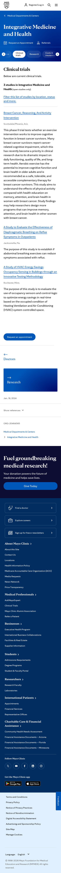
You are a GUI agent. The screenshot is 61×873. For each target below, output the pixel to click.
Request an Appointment (21, 42)
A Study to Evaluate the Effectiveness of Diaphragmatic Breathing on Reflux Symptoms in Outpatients (28, 231)
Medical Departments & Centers (23, 15)
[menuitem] (19, 54)
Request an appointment (19, 336)
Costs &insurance (50, 54)
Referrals (46, 42)
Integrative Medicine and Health (30, 30)
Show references (12, 410)
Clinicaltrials (19, 54)
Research (34, 54)
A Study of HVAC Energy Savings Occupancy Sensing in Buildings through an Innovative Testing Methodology (30, 271)
